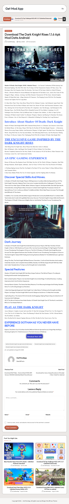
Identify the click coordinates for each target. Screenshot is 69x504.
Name (7, 414)
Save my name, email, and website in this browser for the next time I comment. (28, 422)
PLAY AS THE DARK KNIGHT (24, 307)
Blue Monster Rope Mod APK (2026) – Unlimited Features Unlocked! (19, 462)
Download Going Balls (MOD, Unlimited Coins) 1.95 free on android (50, 488)
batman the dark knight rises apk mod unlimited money (19, 344)
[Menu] (63, 8)
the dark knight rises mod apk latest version (45, 344)
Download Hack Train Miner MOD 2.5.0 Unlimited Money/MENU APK (19, 488)
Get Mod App (14, 8)
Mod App (50, 483)
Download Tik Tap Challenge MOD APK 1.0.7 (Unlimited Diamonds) (23, 18)
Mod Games (8, 31)
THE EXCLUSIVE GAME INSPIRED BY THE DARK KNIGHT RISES (33, 141)
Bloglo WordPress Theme (49, 501)
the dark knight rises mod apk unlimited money (17, 347)
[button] (20, 361)
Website (48, 414)
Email (28, 414)
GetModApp (21, 358)
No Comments (31, 41)
